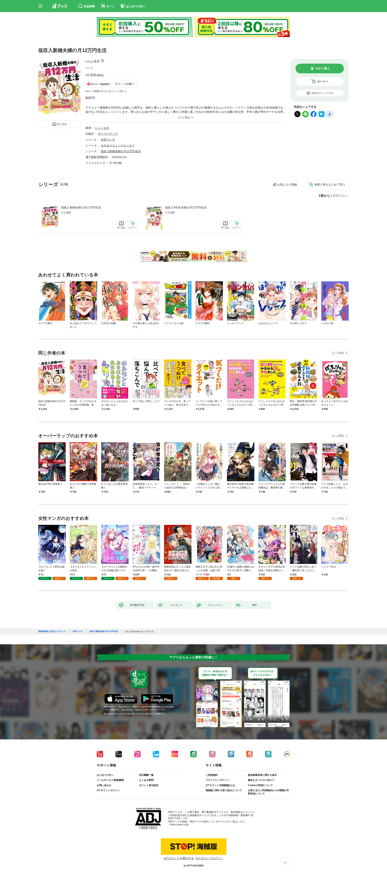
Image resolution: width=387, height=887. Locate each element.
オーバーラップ (108, 133)
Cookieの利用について (260, 785)
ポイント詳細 (123, 83)
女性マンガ (108, 139)
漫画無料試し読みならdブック (52, 631)
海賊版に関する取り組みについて (224, 790)
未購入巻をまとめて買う (329, 184)
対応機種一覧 (146, 775)
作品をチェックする (322, 93)
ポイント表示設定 (148, 785)
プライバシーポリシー (218, 780)
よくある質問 (146, 780)
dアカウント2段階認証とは (220, 785)
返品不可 (90, 97)
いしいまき (92, 60)
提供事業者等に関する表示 (262, 775)
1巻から (324, 195)
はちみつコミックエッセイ (118, 145)
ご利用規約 (212, 775)
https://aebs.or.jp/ (180, 824)
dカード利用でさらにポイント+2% (104, 91)
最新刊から (341, 195)
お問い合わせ (104, 785)
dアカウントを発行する (179, 858)
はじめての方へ (105, 775)
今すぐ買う (323, 68)
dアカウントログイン (108, 790)
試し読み (62, 124)
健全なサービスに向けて (261, 780)
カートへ (322, 81)
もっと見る (338, 352)
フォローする (102, 61)
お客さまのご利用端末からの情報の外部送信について (268, 792)
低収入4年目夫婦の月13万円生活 (186, 207)
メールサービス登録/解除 (110, 780)
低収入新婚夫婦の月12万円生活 (81, 207)
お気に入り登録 (287, 184)
